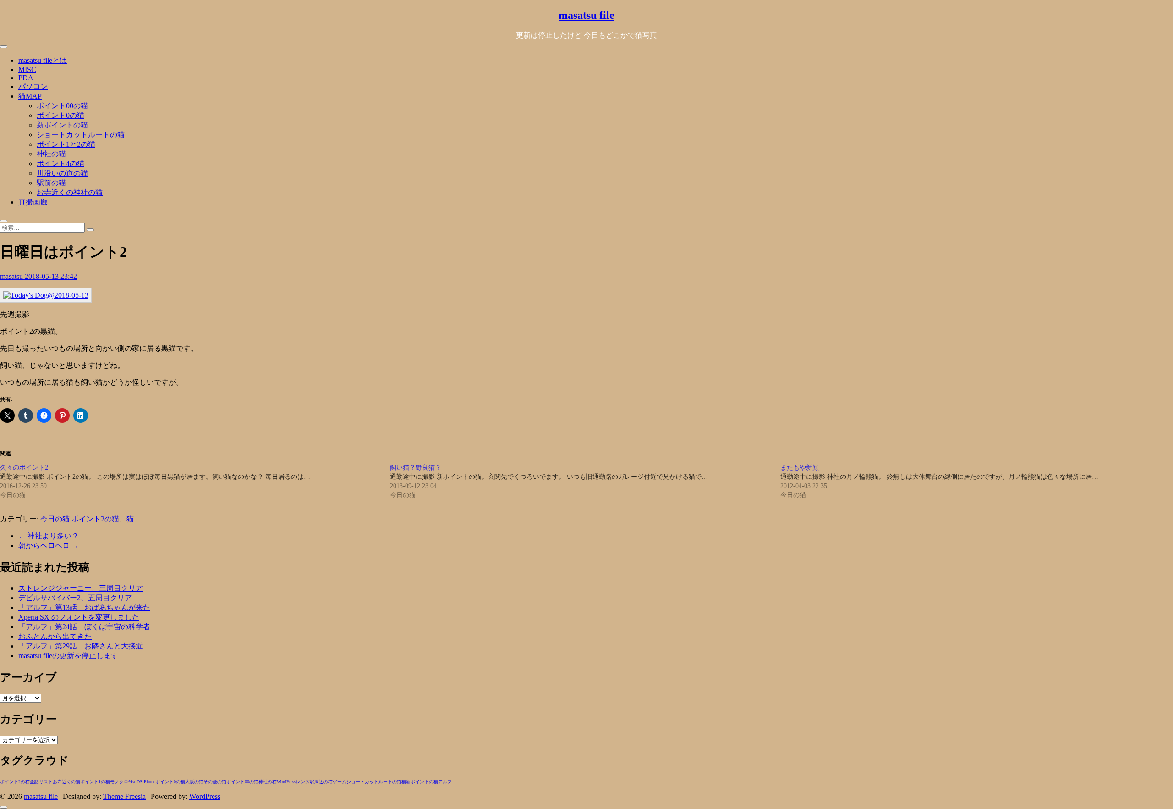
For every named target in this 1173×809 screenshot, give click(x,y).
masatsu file (586, 15)
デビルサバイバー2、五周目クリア (75, 598)
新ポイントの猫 (62, 125)
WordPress (286, 781)
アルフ (445, 781)
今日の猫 (55, 519)
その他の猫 (214, 781)
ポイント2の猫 (95, 519)
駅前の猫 (51, 183)
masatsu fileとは (42, 60)
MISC (27, 69)
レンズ (303, 781)
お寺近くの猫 (66, 781)
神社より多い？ (48, 536)
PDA (25, 78)
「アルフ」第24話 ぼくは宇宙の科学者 (84, 627)
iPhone (149, 781)
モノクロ (119, 781)
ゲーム (339, 781)
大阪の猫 (194, 781)
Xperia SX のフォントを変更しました (78, 617)
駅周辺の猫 (321, 781)
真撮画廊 (33, 202)
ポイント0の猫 (60, 115)
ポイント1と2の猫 (66, 144)
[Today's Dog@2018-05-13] (46, 295)
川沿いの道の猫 (62, 173)
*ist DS (135, 781)
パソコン (33, 86)
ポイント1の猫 (95, 781)
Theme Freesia (124, 796)
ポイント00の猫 (62, 106)
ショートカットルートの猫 (81, 135)
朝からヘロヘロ (48, 545)
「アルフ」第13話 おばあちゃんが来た (84, 607)
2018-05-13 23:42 (51, 276)
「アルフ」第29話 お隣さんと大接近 (80, 646)
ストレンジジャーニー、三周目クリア (80, 588)
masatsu (12, 276)
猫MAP (30, 96)
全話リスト (41, 781)
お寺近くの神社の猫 (70, 192)
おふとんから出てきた (55, 636)
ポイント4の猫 (60, 163)
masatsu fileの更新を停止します (68, 655)
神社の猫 (51, 154)
